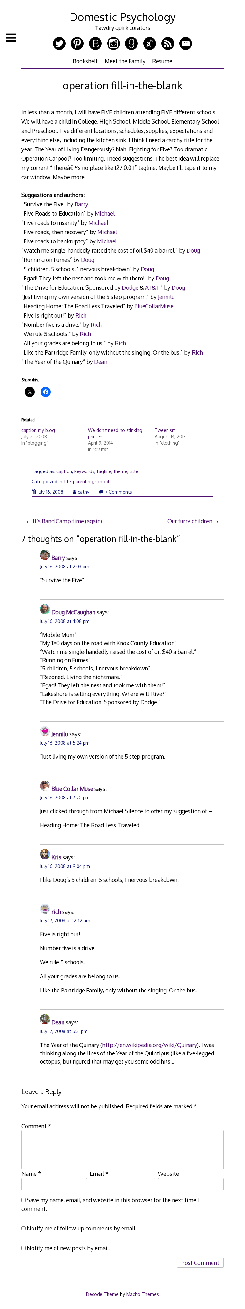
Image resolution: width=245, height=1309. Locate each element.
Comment (36, 1125)
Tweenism (165, 430)
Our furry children (189, 520)
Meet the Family (125, 61)
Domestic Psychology (123, 17)
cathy (83, 491)
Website (168, 1173)
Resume (162, 61)
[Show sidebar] (11, 38)
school (102, 481)
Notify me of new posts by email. (68, 1248)
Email (99, 1173)
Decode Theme (102, 1294)
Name (31, 1173)
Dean (100, 361)
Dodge (130, 287)
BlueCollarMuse (154, 306)
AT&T (152, 287)
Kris (56, 857)
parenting (83, 481)
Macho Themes (142, 1294)
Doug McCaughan (73, 612)
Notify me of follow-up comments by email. (82, 1228)
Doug (193, 250)
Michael (105, 213)
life (67, 481)
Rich (80, 315)
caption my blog (38, 430)
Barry (81, 204)
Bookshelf (85, 61)
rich (56, 911)
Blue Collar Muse (72, 788)
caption (64, 471)
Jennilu (166, 296)
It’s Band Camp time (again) (67, 520)
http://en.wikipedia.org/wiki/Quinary (149, 1044)
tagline (104, 471)
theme (120, 471)
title (134, 471)
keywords (84, 471)
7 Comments (118, 491)
